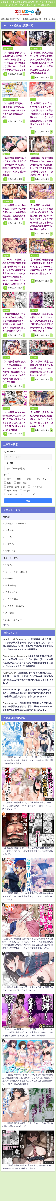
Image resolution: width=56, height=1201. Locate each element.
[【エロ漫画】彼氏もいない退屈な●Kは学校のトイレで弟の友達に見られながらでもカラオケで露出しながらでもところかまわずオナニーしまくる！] (14, 38)
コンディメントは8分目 (16, 572)
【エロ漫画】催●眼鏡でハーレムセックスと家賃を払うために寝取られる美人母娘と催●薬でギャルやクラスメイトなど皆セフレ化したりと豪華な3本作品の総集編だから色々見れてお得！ (41, 217)
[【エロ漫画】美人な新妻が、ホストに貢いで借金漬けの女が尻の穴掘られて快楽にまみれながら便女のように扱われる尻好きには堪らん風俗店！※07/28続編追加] (41, 38)
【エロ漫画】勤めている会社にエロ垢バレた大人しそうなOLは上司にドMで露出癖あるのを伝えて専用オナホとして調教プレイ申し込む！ (41, 322)
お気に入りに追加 (15, 74)
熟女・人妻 (10, 551)
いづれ (8, 565)
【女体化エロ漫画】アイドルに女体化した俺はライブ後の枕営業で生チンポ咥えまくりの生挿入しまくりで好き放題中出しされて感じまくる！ (14, 322)
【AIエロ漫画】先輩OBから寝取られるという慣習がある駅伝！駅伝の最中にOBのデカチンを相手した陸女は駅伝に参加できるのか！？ (27, 693)
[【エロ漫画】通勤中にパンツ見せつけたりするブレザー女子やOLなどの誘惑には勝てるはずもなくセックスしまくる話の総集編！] (14, 144)
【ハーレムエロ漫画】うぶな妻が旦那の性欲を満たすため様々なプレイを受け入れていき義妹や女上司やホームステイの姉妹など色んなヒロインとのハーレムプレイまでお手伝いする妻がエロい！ (14, 272)
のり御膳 (9, 613)
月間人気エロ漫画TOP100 (10, 19)
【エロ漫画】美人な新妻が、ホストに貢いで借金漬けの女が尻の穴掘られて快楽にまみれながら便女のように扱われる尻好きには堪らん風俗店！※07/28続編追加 (41, 63)
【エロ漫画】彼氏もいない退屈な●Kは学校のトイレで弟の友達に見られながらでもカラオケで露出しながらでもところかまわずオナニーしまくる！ (14, 61)
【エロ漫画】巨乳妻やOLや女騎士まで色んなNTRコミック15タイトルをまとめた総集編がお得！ (14, 110)
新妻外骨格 (10, 585)
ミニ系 (8, 537)
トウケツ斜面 (11, 599)
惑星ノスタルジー (13, 620)
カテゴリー (9, 463)
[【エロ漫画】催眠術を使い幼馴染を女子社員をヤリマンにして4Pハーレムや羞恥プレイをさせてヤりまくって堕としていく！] (41, 245)
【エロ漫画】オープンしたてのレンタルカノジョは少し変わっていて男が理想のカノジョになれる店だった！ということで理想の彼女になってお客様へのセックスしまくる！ (41, 115)
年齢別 (6, 517)
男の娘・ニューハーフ (15, 523)
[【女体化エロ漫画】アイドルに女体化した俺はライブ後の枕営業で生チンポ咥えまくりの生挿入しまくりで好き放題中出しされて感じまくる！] (14, 300)
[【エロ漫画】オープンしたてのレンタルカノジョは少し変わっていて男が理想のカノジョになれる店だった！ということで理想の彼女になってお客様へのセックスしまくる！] (41, 89)
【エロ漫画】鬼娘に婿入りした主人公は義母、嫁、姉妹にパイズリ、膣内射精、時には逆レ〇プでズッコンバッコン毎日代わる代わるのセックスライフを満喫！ (14, 371)
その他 (6, 624)
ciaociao (9, 579)
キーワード (9, 451)
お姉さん (9, 544)
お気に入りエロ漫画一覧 (32, 19)
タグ (6, 474)
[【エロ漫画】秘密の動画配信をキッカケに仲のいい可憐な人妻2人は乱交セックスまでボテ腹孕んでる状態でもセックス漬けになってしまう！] (41, 144)
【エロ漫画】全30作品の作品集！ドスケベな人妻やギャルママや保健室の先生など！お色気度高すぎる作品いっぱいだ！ (14, 212)
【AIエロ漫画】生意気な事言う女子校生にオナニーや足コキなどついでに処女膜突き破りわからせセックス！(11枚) (41, 368)
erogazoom (8, 690)
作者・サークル (10, 558)
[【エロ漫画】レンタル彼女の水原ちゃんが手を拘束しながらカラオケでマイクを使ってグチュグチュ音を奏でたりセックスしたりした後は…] (14, 398)
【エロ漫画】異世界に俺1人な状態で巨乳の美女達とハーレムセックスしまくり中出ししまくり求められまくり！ (41, 419)
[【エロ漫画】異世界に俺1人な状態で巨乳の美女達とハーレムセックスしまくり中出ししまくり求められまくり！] (41, 398)
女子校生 (9, 530)
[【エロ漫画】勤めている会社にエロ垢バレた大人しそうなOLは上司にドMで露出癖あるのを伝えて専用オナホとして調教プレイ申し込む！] (41, 300)
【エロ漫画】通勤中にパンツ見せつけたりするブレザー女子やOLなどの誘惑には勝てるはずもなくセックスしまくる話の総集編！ (14, 166)
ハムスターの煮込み (14, 606)
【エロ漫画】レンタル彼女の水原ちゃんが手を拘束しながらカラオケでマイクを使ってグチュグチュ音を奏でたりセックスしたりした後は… (14, 420)
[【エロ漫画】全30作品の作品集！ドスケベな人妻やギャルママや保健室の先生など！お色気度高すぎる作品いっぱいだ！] (14, 191)
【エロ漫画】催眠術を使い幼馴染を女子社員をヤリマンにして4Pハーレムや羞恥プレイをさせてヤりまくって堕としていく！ (41, 268)
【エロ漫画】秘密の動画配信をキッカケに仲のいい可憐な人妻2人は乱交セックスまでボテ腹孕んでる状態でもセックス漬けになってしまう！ (41, 166)
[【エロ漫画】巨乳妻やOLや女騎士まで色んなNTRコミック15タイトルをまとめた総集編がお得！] (14, 89)
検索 (28, 501)
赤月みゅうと (11, 592)
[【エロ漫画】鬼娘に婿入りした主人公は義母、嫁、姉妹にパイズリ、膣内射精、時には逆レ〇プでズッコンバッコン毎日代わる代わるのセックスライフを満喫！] (14, 347)
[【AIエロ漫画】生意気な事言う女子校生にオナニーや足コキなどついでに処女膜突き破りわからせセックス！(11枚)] (41, 347)
